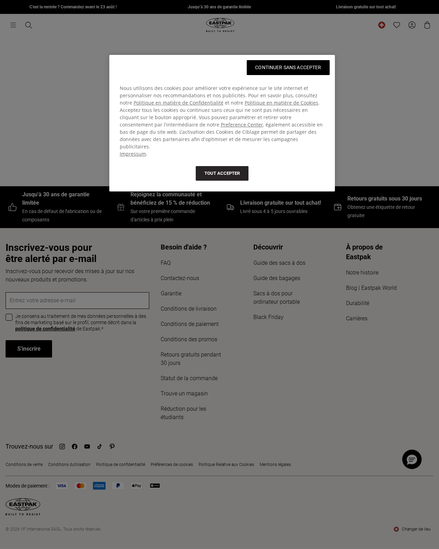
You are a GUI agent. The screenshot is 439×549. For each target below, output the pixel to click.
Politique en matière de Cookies (281, 102)
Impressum (133, 153)
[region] (222, 123)
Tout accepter (222, 173)
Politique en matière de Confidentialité (178, 102)
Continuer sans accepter (288, 67)
